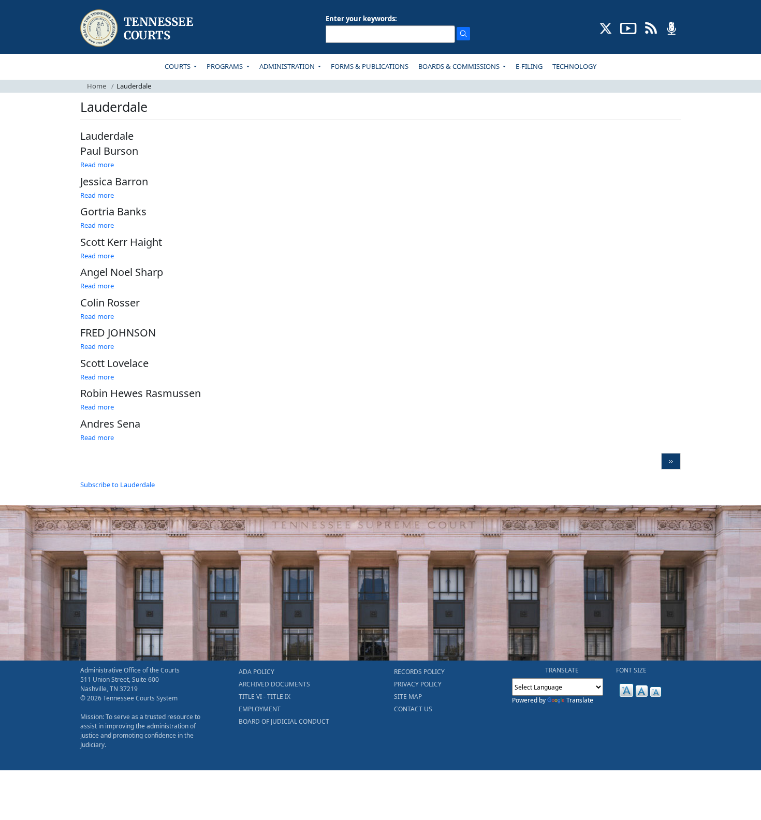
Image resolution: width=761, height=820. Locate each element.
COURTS (178, 66)
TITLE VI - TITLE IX (264, 696)
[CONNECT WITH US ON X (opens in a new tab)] (605, 27)
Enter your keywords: (361, 18)
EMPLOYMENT (260, 709)
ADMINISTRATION (287, 66)
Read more (97, 164)
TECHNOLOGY (574, 66)
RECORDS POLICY (419, 671)
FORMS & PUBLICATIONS (369, 66)
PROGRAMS (225, 66)
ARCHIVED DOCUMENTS (274, 684)
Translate (579, 700)
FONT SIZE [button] (631, 670)
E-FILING (529, 66)
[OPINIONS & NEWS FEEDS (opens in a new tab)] (651, 27)
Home (96, 86)
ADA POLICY (256, 671)
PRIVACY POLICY (418, 684)
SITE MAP (408, 696)
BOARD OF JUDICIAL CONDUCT (284, 721)
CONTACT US (413, 709)
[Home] (138, 28)
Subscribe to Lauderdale (117, 484)
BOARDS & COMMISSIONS (459, 66)
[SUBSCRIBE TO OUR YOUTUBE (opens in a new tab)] (628, 27)
